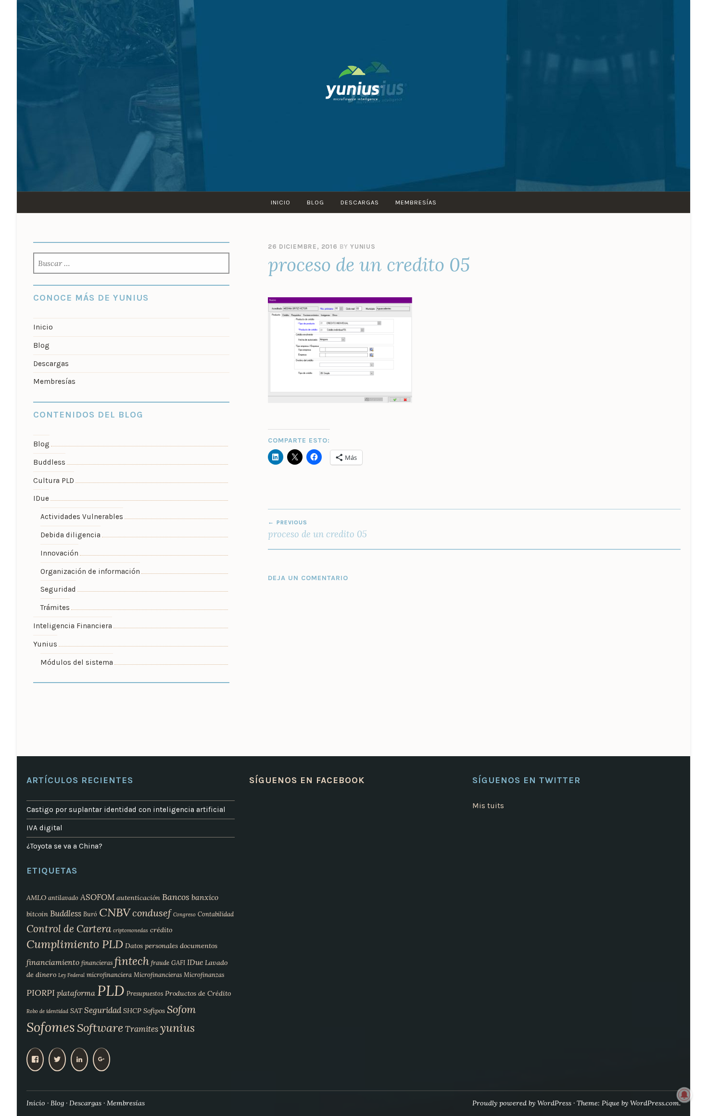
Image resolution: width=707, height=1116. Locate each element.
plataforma (76, 993)
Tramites (141, 1029)
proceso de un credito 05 (317, 529)
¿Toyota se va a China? (64, 846)
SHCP (132, 1010)
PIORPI (40, 992)
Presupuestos (144, 993)
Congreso (184, 914)
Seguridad (58, 589)
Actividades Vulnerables (81, 516)
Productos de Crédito (198, 993)
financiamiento (52, 962)
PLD (111, 990)
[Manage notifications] (684, 1095)
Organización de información (90, 571)
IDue (41, 498)
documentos (198, 945)
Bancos (175, 896)
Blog (315, 202)
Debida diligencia (70, 535)
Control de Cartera (68, 928)
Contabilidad (216, 914)
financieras (97, 962)
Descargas (360, 202)
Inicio (280, 202)
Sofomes (50, 1027)
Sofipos (154, 1010)
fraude (160, 962)
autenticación (138, 897)
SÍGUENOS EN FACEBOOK (307, 780)
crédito (161, 930)
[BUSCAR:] (131, 264)
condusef (151, 913)
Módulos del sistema (76, 662)
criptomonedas (130, 930)
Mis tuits (488, 805)
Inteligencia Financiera (72, 625)
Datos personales (151, 945)
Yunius (363, 246)
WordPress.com (654, 1103)
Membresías (416, 202)
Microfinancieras (158, 974)
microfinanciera (109, 974)
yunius (177, 1028)
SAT (76, 1010)
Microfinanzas (204, 974)
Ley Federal (71, 975)
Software (100, 1027)
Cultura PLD (53, 480)
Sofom (181, 1009)
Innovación (59, 553)
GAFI (178, 962)
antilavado (63, 897)
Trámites (55, 607)
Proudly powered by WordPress (521, 1103)
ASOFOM (97, 897)
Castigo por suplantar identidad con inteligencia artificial (126, 809)
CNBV (114, 912)
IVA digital (44, 828)
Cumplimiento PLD (74, 944)
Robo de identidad (47, 1011)
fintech (131, 961)
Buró (90, 914)
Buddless (49, 462)
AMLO (36, 897)
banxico (204, 897)
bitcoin (37, 914)
